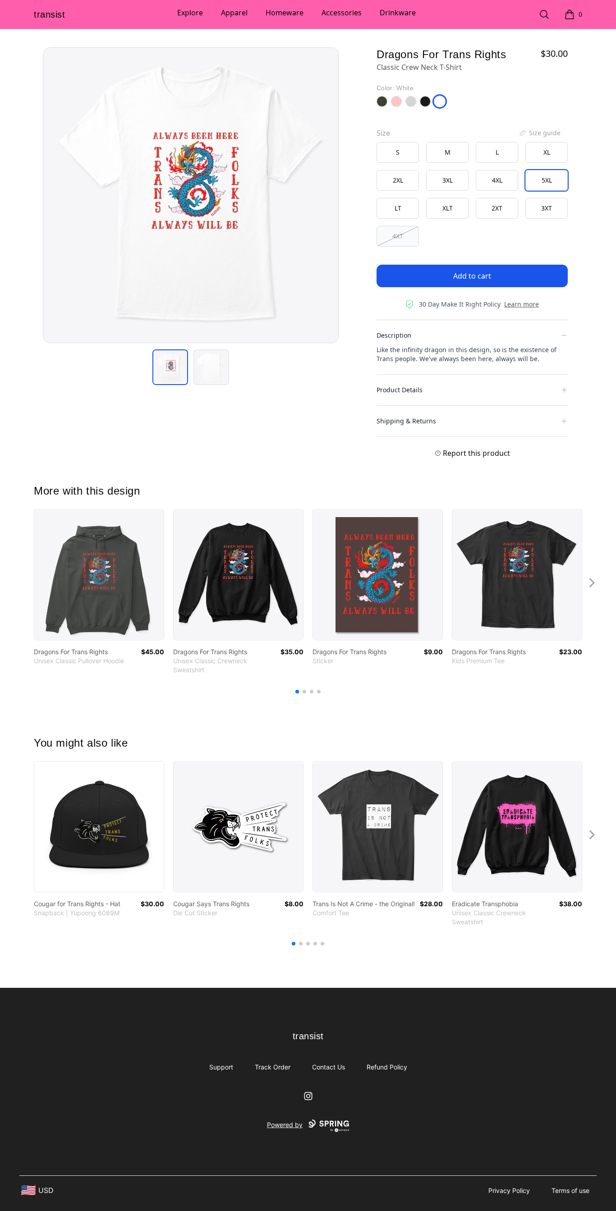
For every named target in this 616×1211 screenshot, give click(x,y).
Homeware (284, 13)
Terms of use (570, 1190)
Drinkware (398, 13)
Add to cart (472, 276)
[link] (99, 574)
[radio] (398, 152)
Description (394, 335)
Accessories (342, 13)
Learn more (521, 304)
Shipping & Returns (406, 421)
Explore (190, 13)
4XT (397, 236)
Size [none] (383, 133)
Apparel (234, 13)
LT (398, 208)
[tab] (170, 367)
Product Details (400, 389)
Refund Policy (387, 1067)
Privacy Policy (509, 1190)
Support (221, 1067)
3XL (447, 180)
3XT (546, 208)
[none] (539, 133)
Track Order (272, 1067)
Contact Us (328, 1067)
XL (546, 152)
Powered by (285, 1124)
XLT (447, 208)
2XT (497, 208)
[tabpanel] (191, 195)
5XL (547, 180)
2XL (398, 180)
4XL (497, 180)
